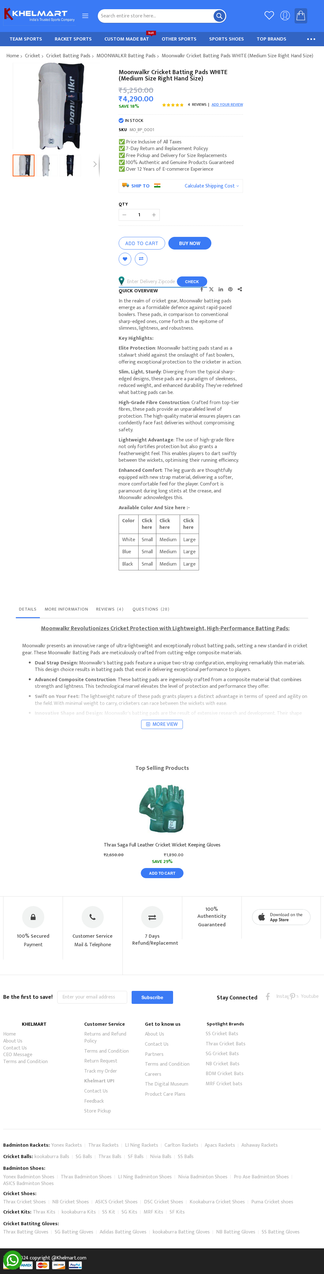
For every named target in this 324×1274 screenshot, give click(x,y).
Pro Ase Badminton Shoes (261, 1177)
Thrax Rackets (103, 1145)
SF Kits (177, 1212)
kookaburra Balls (51, 1156)
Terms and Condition (25, 1061)
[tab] (28, 611)
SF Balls (136, 1156)
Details (28, 609)
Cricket (32, 56)
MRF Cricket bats (224, 1084)
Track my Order (100, 1071)
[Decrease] (124, 214)
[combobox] (162, 16)
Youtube (305, 996)
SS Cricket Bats (222, 1034)
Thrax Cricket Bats (226, 1044)
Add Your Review (227, 104)
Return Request (100, 1061)
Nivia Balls (160, 1156)
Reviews (109, 609)
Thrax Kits (44, 1212)
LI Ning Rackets (141, 1145)
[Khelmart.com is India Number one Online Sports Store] (39, 16)
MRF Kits (153, 1212)
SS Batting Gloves (281, 1232)
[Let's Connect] (12, 1268)
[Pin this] (230, 289)
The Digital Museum (166, 1084)
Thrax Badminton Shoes (86, 1177)
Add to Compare (141, 259)
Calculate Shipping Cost (210, 186)
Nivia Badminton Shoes (202, 1177)
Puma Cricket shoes (272, 1202)
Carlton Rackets (181, 1145)
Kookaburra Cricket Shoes (217, 1202)
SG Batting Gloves (74, 1232)
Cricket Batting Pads (68, 56)
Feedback (94, 1101)
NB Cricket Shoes (70, 1202)
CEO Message (17, 1054)
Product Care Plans (165, 1094)
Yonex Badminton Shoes (28, 1177)
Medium (168, 540)
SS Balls (186, 1156)
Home (12, 56)
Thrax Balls (110, 1156)
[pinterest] (292, 996)
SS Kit (108, 1212)
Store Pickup (97, 1111)
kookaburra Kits (79, 1212)
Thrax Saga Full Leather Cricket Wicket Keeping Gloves (162, 845)
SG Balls (84, 1156)
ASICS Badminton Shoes (28, 1183)
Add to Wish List (125, 259)
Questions (150, 609)
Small (147, 540)
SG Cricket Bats (222, 1053)
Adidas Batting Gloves (123, 1232)
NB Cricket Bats (223, 1064)
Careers (153, 1074)
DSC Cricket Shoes (163, 1202)
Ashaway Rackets (259, 1145)
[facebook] (268, 996)
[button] (47, 165)
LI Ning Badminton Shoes (145, 1177)
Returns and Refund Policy (105, 1037)
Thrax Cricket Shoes (24, 1202)
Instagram (280, 996)
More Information (66, 609)
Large (189, 540)
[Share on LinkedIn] (221, 289)
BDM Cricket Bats (225, 1073)
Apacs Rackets (220, 1145)
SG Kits (129, 1212)
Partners (154, 1054)
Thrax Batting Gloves (25, 1232)
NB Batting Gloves (235, 1232)
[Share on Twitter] (211, 289)
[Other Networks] (240, 289)
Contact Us (15, 1048)
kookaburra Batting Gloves (181, 1232)
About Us (12, 1041)
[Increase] (153, 214)
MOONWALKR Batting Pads (126, 56)
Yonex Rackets (66, 1145)
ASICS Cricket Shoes (116, 1202)
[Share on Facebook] (202, 289)
